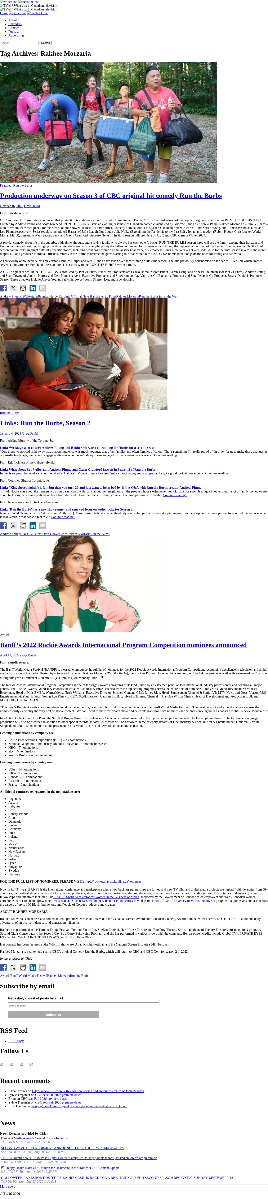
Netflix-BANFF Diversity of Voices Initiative (181, 901)
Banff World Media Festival (28, 975)
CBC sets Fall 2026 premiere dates (58, 1095)
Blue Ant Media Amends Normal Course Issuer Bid (35, 1138)
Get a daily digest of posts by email (35, 998)
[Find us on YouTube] (23, 1066)
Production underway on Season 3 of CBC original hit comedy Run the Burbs (111, 195)
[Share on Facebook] (3, 288)
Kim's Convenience (54, 534)
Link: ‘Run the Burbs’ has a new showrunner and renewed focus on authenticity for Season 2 (66, 509)
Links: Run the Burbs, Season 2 (45, 423)
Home (4, 13)
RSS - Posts (16, 1041)
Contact (13, 28)
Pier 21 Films (107, 296)
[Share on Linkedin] (33, 288)
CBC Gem (34, 534)
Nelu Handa (90, 296)
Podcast (13, 31)
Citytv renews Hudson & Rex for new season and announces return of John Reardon (88, 1091)
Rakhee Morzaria (127, 296)
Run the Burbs (22, 185)
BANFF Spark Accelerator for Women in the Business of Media (96, 897)
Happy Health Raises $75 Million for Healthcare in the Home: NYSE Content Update (62, 1168)
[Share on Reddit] (23, 288)
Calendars (15, 24)
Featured (6, 185)
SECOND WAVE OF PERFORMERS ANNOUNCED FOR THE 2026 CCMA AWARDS (62, 1148)
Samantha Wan (168, 296)
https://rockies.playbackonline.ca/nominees (113, 881)
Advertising (16, 35)
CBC (23, 296)
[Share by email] (42, 288)
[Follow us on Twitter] (13, 1066)
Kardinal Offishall (70, 296)
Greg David (32, 206)
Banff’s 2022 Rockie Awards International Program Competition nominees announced (123, 645)
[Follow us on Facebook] (3, 1066)
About (12, 20)
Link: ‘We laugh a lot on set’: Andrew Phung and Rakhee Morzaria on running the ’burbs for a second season (78, 447)
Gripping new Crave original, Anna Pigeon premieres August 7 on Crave (79, 1106)
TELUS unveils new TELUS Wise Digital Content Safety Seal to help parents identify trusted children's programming (79, 1158)
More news (7, 1186)
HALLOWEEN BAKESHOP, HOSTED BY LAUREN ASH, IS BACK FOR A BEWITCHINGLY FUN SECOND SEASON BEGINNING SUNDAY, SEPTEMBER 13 (117, 1177)
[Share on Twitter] (13, 288)
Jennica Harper (49, 296)
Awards (5, 634)
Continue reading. (166, 455)
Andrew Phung (10, 296)
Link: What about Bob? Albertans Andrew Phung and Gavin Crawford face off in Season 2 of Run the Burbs (78, 469)
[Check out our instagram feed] (33, 1066)
